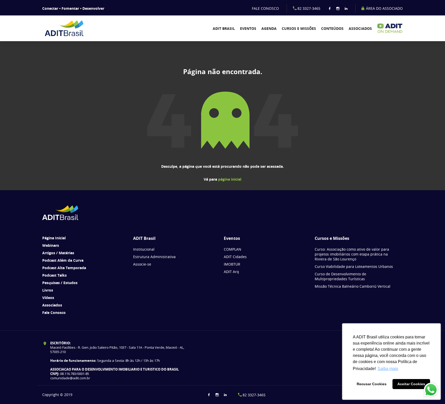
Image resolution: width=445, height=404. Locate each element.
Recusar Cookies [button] (372, 384)
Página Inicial (54, 237)
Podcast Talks (54, 275)
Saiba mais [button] (388, 368)
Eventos (248, 28)
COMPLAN (232, 249)
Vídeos (48, 297)
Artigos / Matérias (58, 252)
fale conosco (265, 8)
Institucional (144, 249)
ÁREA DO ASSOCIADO (384, 8)
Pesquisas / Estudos (60, 282)
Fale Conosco (54, 312)
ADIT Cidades (235, 256)
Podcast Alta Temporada (64, 267)
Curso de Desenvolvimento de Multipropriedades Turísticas (340, 276)
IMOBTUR (232, 264)
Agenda (269, 28)
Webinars (50, 245)
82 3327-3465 (308, 8)
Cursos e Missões (299, 28)
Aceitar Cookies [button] (411, 384)
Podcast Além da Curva (62, 260)
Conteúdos (332, 28)
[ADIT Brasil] (71, 28)
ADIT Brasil (224, 28)
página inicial (229, 179)
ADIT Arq (231, 271)
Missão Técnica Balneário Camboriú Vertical (352, 286)
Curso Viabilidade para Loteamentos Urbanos (354, 266)
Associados (360, 28)
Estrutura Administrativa (154, 256)
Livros (47, 290)
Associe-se (142, 264)
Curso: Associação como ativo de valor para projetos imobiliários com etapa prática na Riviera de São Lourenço (352, 254)
